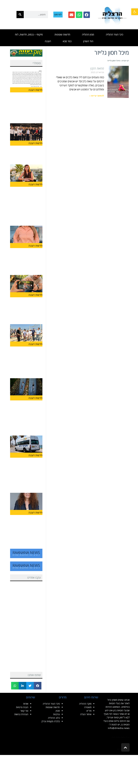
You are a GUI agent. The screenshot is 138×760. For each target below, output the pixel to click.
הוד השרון (88, 41)
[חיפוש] (20, 14)
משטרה (87, 707)
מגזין (58, 710)
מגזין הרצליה (88, 34)
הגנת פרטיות (22, 707)
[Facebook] (86, 15)
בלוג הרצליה (54, 717)
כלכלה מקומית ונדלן (51, 721)
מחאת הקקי (97, 68)
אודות (25, 703)
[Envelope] (71, 15)
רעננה (48, 41)
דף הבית (125, 60)
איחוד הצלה (85, 714)
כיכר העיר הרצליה (114, 34)
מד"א (89, 710)
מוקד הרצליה (85, 703)
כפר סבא (67, 41)
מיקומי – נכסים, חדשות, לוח (29, 34)
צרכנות (56, 714)
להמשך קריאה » (96, 96)
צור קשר (24, 710)
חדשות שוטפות (62, 34)
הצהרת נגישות (21, 714)
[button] (134, 11)
